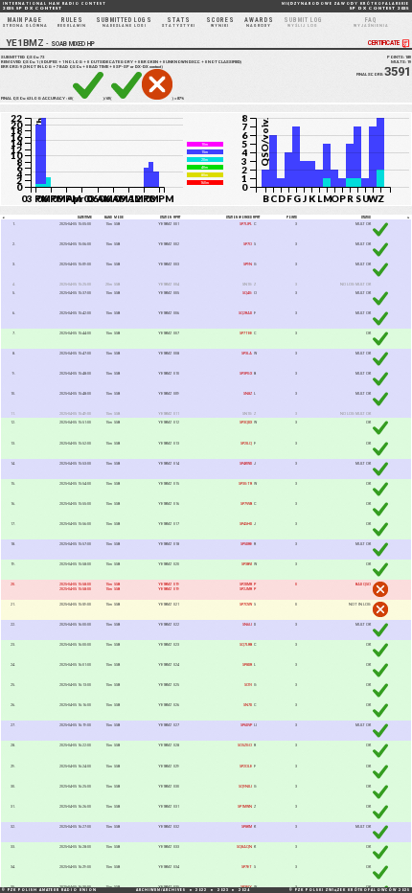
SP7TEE (246, 333)
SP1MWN (245, 806)
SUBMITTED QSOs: (22, 57)
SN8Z (247, 393)
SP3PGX (246, 373)
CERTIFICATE (384, 43)
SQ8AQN (244, 846)
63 (29, 98)
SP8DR (247, 664)
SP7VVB (246, 503)
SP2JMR (246, 588)
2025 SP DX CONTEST (54, 6)
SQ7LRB (246, 644)
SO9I (248, 684)
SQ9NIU (245, 786)
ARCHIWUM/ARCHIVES (161, 890)
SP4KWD (246, 463)
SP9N (247, 264)
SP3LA (246, 353)
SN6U (247, 624)
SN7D (247, 704)
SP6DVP (246, 724)
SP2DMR (246, 584)
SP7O (247, 243)
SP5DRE (246, 543)
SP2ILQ (246, 443)
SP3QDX (246, 422)
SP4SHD (246, 523)
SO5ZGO (245, 745)
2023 (223, 890)
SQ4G (247, 292)
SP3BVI (246, 563)
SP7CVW (246, 604)
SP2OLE (246, 766)
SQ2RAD (245, 312)
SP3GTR (245, 483)
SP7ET (246, 866)
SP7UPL (246, 223)
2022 (201, 890)
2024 (244, 890)
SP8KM (246, 826)
